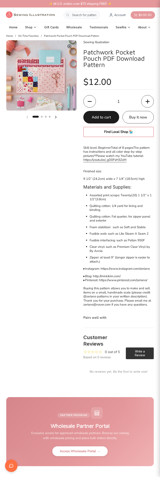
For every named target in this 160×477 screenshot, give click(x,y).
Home (13, 27)
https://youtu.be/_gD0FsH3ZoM (104, 160)
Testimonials (98, 27)
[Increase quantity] (147, 101)
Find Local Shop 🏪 (118, 132)
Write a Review (140, 353)
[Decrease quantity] (89, 101)
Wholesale (74, 27)
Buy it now (138, 117)
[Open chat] (11, 465)
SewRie (121, 27)
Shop (28, 27)
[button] (35, 117)
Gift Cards (51, 27)
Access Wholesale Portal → (80, 451)
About (142, 27)
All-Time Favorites (28, 36)
